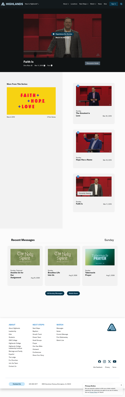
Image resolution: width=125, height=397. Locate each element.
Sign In (113, 4)
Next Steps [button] (83, 4)
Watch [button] (92, 4)
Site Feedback (97, 367)
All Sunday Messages (54, 293)
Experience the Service (64, 34)
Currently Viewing (85, 193)
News (100, 4)
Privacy (107, 367)
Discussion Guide (92, 63)
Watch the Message (62, 38)
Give (105, 4)
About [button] (65, 4)
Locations (74, 4)
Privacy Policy (93, 392)
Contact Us (17, 384)
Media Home (73, 293)
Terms (114, 367)
